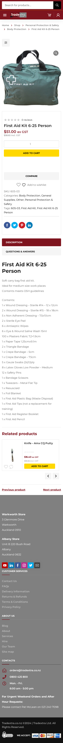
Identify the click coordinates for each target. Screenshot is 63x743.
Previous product (13, 490)
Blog (5, 625)
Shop (17, 25)
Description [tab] (14, 242)
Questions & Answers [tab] (20, 251)
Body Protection (16, 29)
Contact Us (9, 581)
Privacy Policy (11, 607)
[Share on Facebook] (7, 225)
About (6, 631)
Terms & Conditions (15, 601)
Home (5, 25)
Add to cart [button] (39, 466)
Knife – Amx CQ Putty (38, 443)
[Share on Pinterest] (22, 225)
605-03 (15, 208)
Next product (52, 490)
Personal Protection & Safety (42, 25)
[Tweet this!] (14, 225)
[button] (55, 53)
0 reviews (27, 119)
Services (7, 636)
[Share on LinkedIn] (29, 225)
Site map (8, 651)
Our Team (8, 646)
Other (20, 199)
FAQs (5, 586)
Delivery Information (16, 591)
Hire (5, 641)
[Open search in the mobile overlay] (31, 5)
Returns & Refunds (14, 596)
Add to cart (31, 153)
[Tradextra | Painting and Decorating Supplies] (18, 14)
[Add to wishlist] (6, 467)
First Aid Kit (28, 208)
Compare (31, 176)
